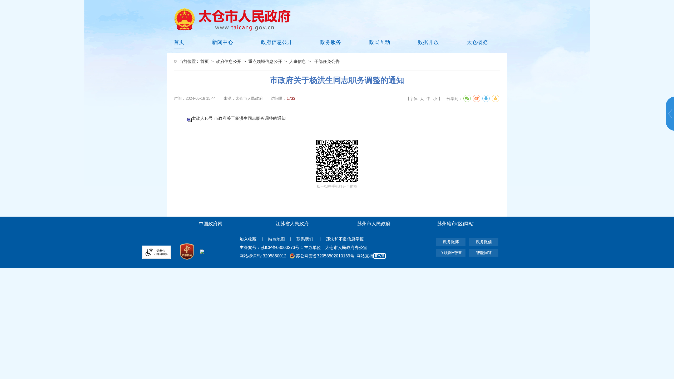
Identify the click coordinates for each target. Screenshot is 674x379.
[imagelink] (232, 19)
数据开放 (428, 42)
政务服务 (330, 42)
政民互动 (379, 42)
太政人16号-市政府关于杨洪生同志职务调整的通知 (239, 118)
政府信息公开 (277, 42)
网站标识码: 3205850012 (312, 256)
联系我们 (305, 239)
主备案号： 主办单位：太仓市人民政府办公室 (303, 247)
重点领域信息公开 (265, 61)
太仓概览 (477, 42)
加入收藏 (248, 239)
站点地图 (276, 239)
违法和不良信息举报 (345, 239)
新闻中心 (222, 42)
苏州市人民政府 (373, 223)
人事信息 (297, 61)
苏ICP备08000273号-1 (282, 247)
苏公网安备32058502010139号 (325, 256)
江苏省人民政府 (292, 223)
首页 (179, 42)
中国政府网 (210, 223)
